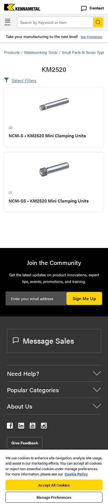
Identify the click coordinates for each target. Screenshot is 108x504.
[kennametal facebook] (10, 427)
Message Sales (48, 340)
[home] (20, 9)
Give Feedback (24, 442)
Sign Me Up (84, 298)
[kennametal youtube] (32, 427)
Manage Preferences (54, 497)
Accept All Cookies (54, 485)
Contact (96, 8)
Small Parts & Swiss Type (83, 52)
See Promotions (91, 37)
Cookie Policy (76, 474)
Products (12, 52)
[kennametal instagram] (44, 427)
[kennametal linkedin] (21, 427)
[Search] (98, 22)
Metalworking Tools (40, 52)
